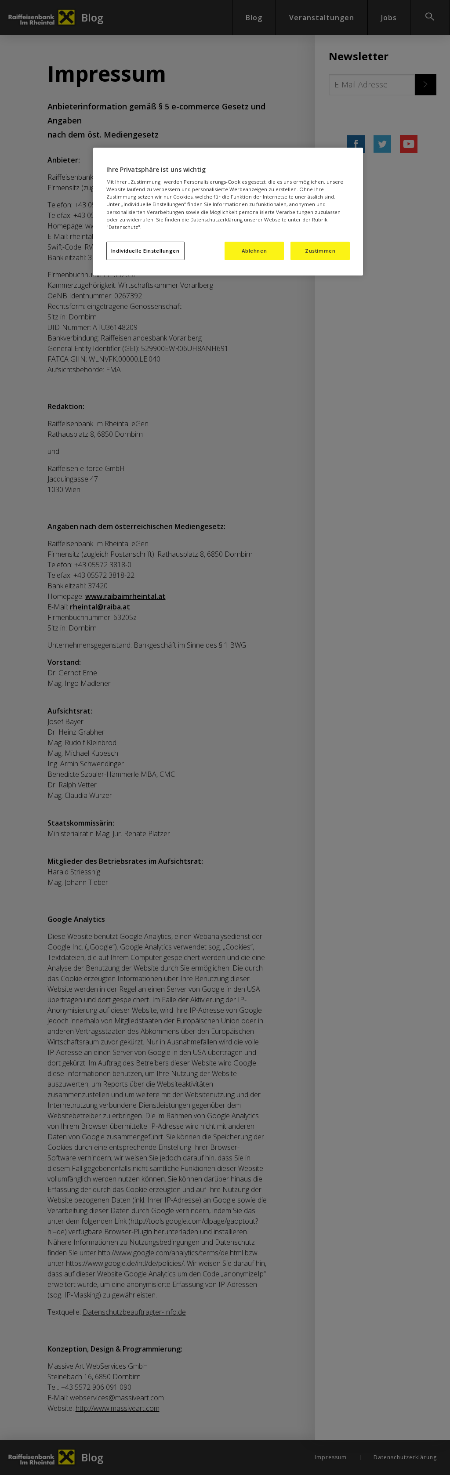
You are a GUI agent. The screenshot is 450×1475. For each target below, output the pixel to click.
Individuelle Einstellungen (145, 250)
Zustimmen (320, 250)
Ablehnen (254, 250)
